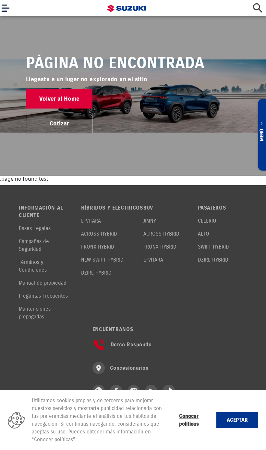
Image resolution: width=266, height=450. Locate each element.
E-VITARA (91, 221)
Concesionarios (129, 368)
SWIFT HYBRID (213, 247)
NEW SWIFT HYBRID (102, 260)
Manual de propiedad (42, 283)
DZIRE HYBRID (96, 273)
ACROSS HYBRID (99, 234)
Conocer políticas (189, 420)
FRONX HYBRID (97, 247)
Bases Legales (35, 228)
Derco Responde (131, 344)
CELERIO (207, 221)
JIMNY (149, 221)
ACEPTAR (237, 420)
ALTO (203, 234)
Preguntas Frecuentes (43, 296)
